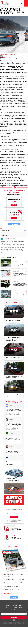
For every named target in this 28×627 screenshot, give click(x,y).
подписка (14, 617)
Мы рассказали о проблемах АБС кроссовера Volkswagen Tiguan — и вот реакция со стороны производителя (20, 264)
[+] (1, 252)
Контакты (21, 609)
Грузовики (7, 609)
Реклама (21, 610)
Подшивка (14, 605)
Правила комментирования (20, 625)
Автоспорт (7, 610)
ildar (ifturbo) (7, 238)
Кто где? (14, 609)
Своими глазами (4, 290)
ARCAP (20, 607)
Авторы (21, 605)
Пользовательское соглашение (8, 625)
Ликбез (2, 270)
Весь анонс (7, 593)
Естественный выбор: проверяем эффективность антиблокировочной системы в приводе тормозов (20, 284)
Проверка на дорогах (5, 54)
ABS (1, 228)
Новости (7, 605)
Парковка (14, 607)
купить (14, 597)
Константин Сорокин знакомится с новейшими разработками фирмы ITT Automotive (20, 294)
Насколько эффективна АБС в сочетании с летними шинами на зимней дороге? (19, 274)
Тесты (6, 607)
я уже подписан (14, 224)
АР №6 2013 (15, 54)
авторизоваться (10, 233)
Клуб (13, 610)
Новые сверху (24, 230)
